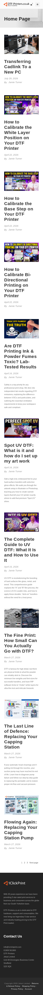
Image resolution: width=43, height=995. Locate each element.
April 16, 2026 (11, 373)
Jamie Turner (15, 82)
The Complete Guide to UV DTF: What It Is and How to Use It (21, 550)
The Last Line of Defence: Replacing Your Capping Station (20, 737)
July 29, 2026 (11, 78)
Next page (34, 863)
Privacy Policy (17, 989)
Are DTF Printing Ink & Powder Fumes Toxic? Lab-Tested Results (20, 356)
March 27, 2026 (12, 657)
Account (28, 989)
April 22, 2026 (11, 155)
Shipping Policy (28, 986)
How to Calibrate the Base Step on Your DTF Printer (18, 209)
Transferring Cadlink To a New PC (17, 66)
